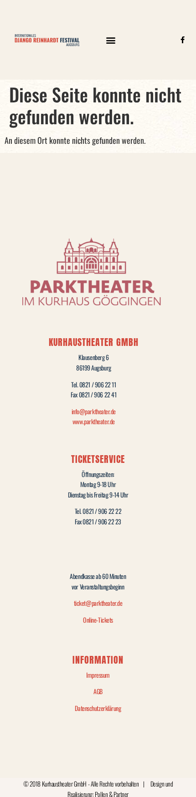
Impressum (98, 675)
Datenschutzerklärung (98, 708)
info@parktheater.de (94, 411)
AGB (98, 691)
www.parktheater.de (93, 421)
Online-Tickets (98, 619)
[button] (110, 39)
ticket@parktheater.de (98, 603)
